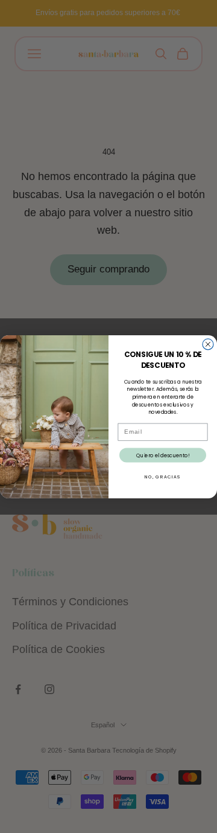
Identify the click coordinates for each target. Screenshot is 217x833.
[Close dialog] (208, 344)
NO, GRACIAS (162, 477)
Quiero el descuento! (162, 454)
